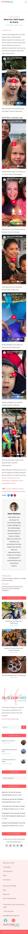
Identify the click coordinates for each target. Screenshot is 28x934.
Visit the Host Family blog (10, 719)
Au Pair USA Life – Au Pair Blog (16, 932)
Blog (4, 890)
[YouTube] (21, 845)
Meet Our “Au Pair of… (9, 740)
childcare (14, 489)
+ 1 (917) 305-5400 (8, 911)
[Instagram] (14, 845)
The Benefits (7, 867)
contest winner (7, 491)
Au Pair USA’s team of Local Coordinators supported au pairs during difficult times (12, 480)
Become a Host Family (9, 886)
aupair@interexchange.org (11, 915)
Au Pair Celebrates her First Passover (14, 675)
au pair (8, 489)
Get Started (6, 879)
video (14, 491)
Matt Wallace (10, 25)
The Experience (7, 871)
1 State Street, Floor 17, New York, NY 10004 (14, 906)
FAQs (4, 875)
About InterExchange (9, 898)
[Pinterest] (10, 845)
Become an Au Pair (8, 863)
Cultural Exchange (14, 16)
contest (20, 489)
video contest (21, 491)
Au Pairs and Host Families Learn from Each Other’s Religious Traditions (12, 588)
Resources (6, 894)
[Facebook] (6, 845)
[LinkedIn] (17, 845)
